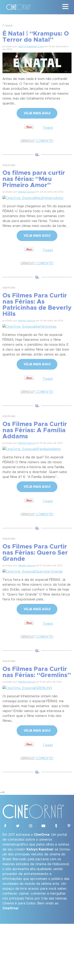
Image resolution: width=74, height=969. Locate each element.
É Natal (7, 25)
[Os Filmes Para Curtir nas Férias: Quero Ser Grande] (32, 571)
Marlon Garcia (26, 192)
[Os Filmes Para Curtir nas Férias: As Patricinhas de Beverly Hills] (29, 326)
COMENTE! (37, 140)
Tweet (48, 127)
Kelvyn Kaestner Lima (31, 46)
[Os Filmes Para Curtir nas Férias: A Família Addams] (31, 448)
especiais (8, 165)
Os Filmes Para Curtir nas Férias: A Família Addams (34, 430)
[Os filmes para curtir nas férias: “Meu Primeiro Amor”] (33, 197)
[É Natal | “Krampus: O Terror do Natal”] (37, 62)
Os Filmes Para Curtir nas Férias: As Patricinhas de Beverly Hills (37, 305)
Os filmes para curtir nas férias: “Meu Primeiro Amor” (33, 179)
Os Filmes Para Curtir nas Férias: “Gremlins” (36, 672)
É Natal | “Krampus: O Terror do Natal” (35, 37)
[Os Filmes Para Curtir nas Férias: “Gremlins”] (27, 687)
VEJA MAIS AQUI (37, 113)
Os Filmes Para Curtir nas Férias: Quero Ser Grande (35, 553)
